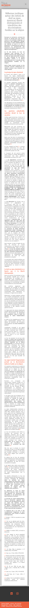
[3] (20, 108)
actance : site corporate (15, 603)
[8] (19, 429)
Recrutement (4, 605)
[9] (10, 445)
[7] (9, 357)
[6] (8, 249)
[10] (9, 455)
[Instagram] (17, 593)
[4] (11, 144)
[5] (18, 146)
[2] (22, 100)
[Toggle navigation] (26, 4)
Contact (10, 605)
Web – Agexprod (17, 605)
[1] (19, 80)
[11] (8, 466)
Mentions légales (5, 603)
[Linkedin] (11, 593)
